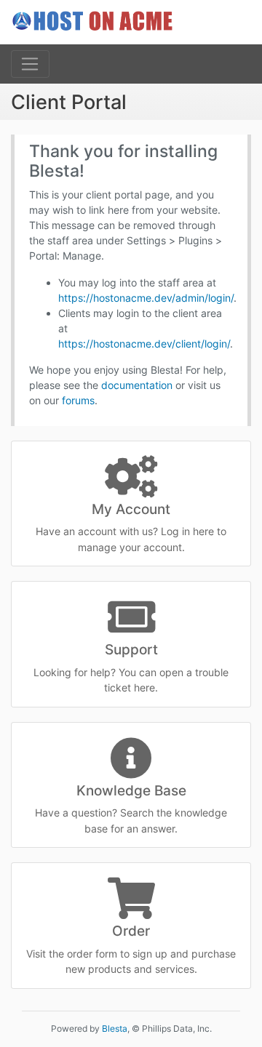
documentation (136, 385)
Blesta (114, 1028)
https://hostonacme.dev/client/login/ (144, 343)
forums (78, 400)
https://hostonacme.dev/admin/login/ (146, 298)
